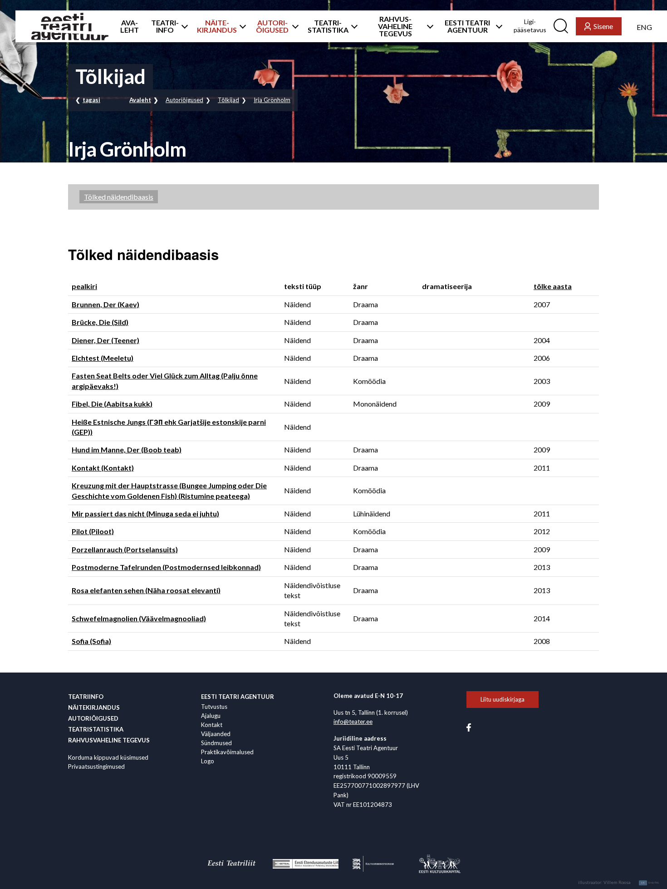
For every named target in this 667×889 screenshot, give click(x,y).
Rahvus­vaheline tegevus (109, 740)
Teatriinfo (85, 696)
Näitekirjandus (94, 707)
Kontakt (211, 724)
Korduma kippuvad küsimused (108, 757)
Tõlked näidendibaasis (118, 196)
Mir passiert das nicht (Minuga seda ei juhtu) (145, 513)
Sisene (603, 26)
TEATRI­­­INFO (165, 26)
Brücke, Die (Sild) (100, 322)
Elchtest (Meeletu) (102, 358)
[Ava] (183, 26)
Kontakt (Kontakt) (103, 467)
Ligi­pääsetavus (530, 26)
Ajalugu (211, 715)
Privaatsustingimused (96, 766)
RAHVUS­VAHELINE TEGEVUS (395, 26)
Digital (650, 882)
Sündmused (216, 743)
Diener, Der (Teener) (105, 340)
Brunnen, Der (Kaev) (105, 304)
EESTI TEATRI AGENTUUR (467, 26)
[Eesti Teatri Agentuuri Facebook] (468, 727)
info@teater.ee (353, 721)
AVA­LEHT (129, 26)
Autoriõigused (184, 99)
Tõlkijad (228, 99)
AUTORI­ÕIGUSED (272, 26)
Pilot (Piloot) (93, 531)
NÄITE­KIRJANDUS (217, 26)
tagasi (91, 99)
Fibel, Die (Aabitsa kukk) (112, 403)
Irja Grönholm (272, 99)
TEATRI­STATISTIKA (328, 26)
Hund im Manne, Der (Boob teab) (126, 449)
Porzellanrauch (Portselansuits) (125, 549)
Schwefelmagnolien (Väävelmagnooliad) (139, 618)
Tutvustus (214, 706)
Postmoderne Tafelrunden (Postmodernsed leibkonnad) (166, 567)
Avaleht (140, 99)
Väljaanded (216, 733)
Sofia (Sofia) (91, 641)
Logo (207, 761)
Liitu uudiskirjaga (503, 699)
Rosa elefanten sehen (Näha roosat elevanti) (146, 590)
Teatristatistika (95, 729)
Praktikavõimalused (227, 752)
